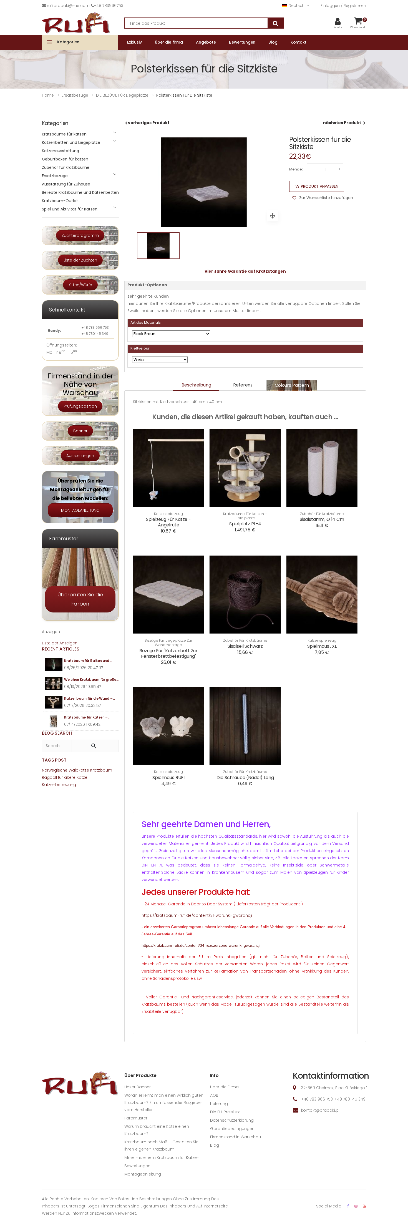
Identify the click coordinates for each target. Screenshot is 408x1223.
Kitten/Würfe (80, 285)
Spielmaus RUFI (168, 777)
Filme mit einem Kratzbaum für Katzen (161, 1157)
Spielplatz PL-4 (245, 524)
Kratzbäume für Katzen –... (87, 717)
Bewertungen (137, 1166)
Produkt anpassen (319, 186)
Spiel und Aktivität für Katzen (69, 209)
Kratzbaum (101, 770)
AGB (214, 1095)
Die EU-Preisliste (225, 1112)
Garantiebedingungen (232, 1128)
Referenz (243, 385)
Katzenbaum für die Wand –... (89, 698)
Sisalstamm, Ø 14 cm (322, 519)
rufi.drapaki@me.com (68, 5)
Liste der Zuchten (80, 260)
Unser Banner (137, 1087)
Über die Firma (224, 1087)
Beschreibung (196, 385)
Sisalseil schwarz (245, 646)
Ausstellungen (80, 455)
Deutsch (296, 5)
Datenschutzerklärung (232, 1120)
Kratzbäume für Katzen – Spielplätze (245, 516)
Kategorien (68, 42)
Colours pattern (292, 385)
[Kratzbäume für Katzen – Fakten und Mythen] (54, 721)
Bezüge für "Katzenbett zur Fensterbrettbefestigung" (168, 653)
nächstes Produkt (342, 122)
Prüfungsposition (80, 406)
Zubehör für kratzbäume (322, 514)
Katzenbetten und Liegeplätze (71, 142)
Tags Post (54, 760)
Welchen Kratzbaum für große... (91, 679)
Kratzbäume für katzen (64, 134)
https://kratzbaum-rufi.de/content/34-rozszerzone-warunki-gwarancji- (202, 945)
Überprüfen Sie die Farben (80, 599)
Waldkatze (79, 770)
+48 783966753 (108, 5)
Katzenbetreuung (59, 784)
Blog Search (57, 733)
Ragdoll (49, 777)
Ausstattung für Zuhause (66, 184)
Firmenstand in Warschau (235, 1137)
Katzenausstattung (60, 151)
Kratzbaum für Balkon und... (88, 660)
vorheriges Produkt (149, 122)
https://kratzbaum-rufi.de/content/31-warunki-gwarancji (197, 915)
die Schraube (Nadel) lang (245, 777)
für (60, 777)
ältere (69, 777)
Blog (214, 1145)
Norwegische (54, 770)
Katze (82, 777)
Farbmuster (135, 1118)
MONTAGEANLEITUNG (80, 510)
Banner (80, 431)
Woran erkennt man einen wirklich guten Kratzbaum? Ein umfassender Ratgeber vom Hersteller (163, 1102)
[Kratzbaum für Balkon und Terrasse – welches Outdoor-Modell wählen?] (54, 664)
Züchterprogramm (80, 235)
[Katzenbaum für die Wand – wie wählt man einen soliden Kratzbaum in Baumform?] (54, 702)
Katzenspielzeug (168, 514)
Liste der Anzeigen (59, 643)
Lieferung (219, 1103)
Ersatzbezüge (55, 176)
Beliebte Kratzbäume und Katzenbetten (80, 192)
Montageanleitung (142, 1174)
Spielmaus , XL (322, 646)
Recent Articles (60, 649)
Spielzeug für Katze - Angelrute (168, 522)
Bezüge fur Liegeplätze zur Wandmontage (168, 642)
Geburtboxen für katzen (65, 159)
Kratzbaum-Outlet (60, 201)
